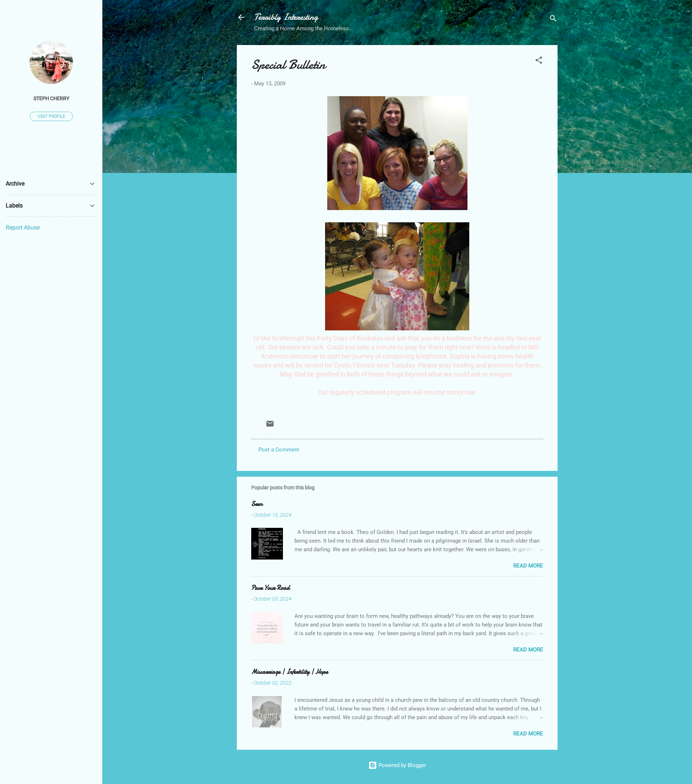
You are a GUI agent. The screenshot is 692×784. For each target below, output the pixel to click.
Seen (256, 503)
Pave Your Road (270, 587)
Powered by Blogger (401, 765)
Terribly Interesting (286, 17)
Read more (528, 565)
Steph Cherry (51, 98)
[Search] (553, 20)
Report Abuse (23, 227)
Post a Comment (278, 449)
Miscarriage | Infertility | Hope (289, 671)
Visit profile (51, 116)
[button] (538, 61)
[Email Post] (270, 426)
